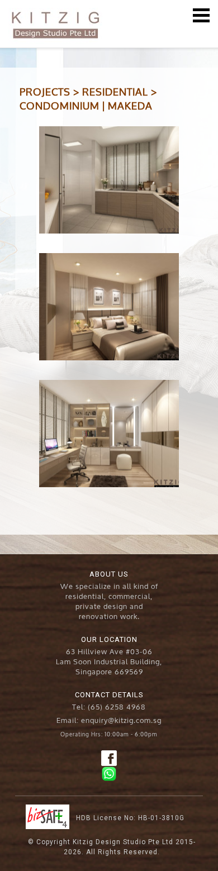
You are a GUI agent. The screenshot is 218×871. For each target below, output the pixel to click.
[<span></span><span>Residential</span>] (109, 180)
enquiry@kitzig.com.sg (121, 719)
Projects (45, 91)
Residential (115, 91)
